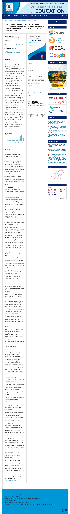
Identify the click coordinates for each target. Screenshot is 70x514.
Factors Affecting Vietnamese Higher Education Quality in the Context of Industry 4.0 (57, 134)
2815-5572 (18, 496)
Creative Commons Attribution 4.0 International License (36, 105)
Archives (25, 15)
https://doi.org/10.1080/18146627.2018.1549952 (16, 217)
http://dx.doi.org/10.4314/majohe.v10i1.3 (14, 420)
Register (61, 1)
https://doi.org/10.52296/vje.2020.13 (15, 44)
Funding (14, 48)
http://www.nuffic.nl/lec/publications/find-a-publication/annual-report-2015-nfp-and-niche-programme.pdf (14, 265)
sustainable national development (12, 52)
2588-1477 (9, 496)
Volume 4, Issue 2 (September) (20, 20)
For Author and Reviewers (35, 15)
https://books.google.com (10, 480)
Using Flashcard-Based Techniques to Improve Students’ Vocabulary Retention (57, 151)
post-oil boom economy (10, 54)
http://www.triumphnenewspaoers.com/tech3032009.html (18, 257)
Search (65, 15)
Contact (45, 15)
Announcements (8, 18)
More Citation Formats (33, 85)
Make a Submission (57, 22)
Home (5, 15)
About (9, 15)
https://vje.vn (12, 502)
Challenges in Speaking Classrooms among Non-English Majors (56, 145)
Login (66, 1)
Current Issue (17, 15)
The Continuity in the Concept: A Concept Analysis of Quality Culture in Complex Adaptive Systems (56, 121)
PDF (31, 63)
